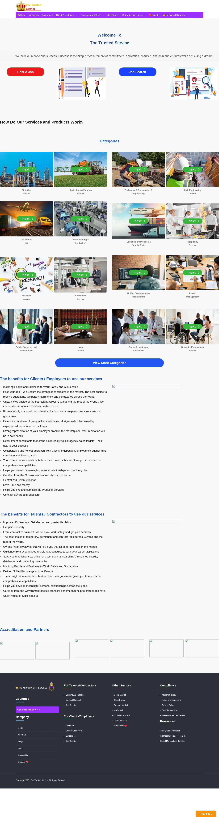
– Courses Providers (121, 715)
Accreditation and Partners (24, 629)
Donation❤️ (23, 762)
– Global (116, 695)
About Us (34, 15)
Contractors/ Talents (91, 15)
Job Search (113, 15)
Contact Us (23, 755)
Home (20, 728)
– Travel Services (119, 720)
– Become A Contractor (74, 695)
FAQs (20, 742)
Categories (47, 15)
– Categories (70, 736)
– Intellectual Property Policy (172, 715)
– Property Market (120, 705)
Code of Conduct (73, 700)
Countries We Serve (132, 15)
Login (20, 748)
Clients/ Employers (74, 731)
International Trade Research (172, 736)
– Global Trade (118, 700)
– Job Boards (70, 705)
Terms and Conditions (171, 700)
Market (123, 695)
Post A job (70, 726)
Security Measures (170, 710)
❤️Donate (154, 15)
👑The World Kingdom (173, 15)
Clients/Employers (65, 15)
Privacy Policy (168, 705)
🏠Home (21, 15)
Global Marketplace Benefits (172, 741)
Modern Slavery (169, 695)
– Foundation (118, 726)
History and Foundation (170, 731)
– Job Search (117, 710)
